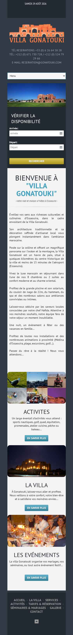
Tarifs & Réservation (45, 604)
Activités (18, 604)
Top (37, 621)
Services (51, 600)
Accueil (19, 600)
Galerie (55, 608)
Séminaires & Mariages (28, 608)
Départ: (13, 142)
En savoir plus (36, 438)
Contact (36, 612)
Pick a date (61, 133)
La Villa (35, 600)
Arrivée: (13, 128)
